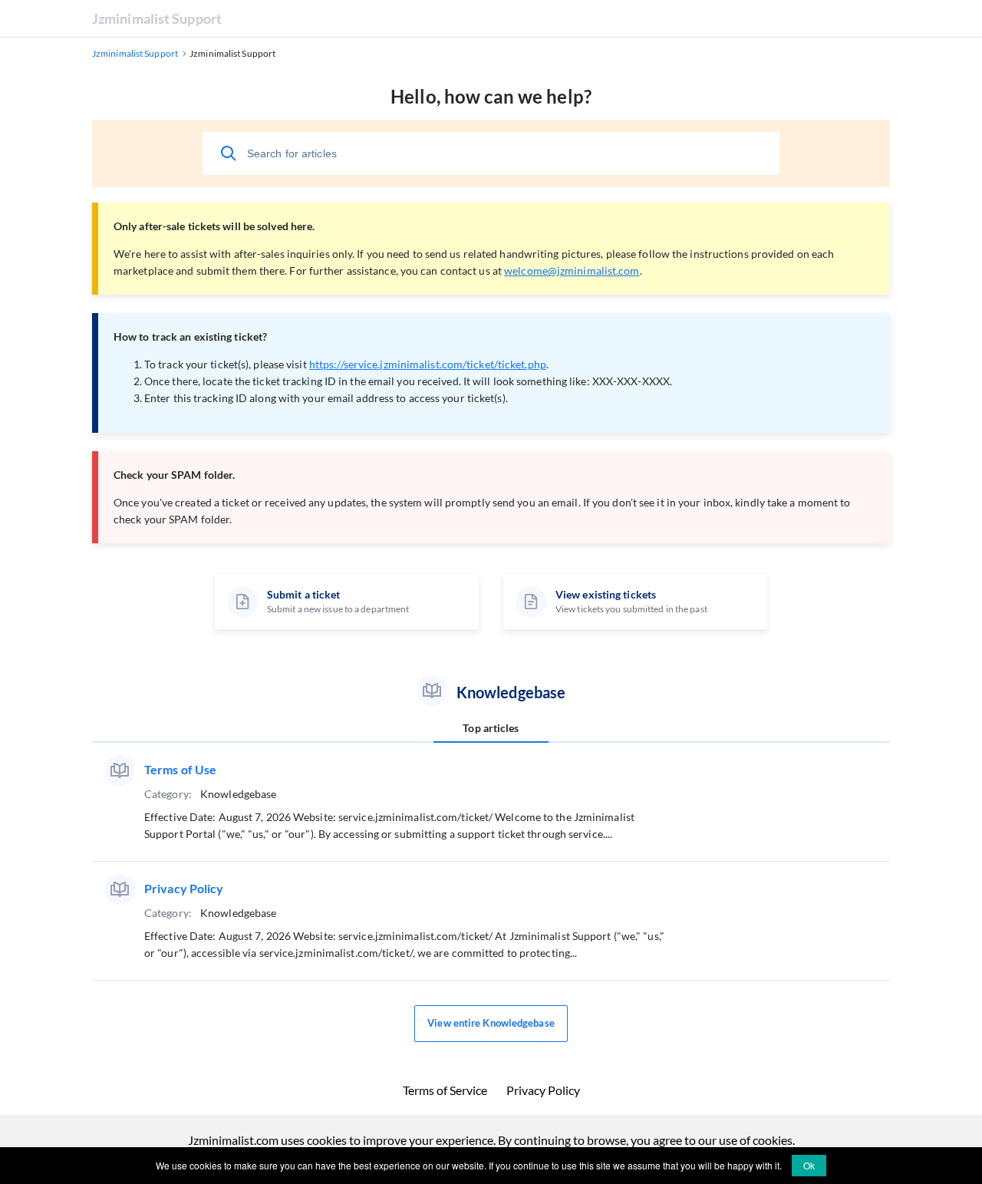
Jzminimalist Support (157, 18)
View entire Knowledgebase (491, 1023)
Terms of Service (445, 1090)
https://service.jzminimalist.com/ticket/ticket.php (427, 364)
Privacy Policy (543, 1090)
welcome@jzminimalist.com (571, 270)
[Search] (228, 153)
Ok (809, 1165)
